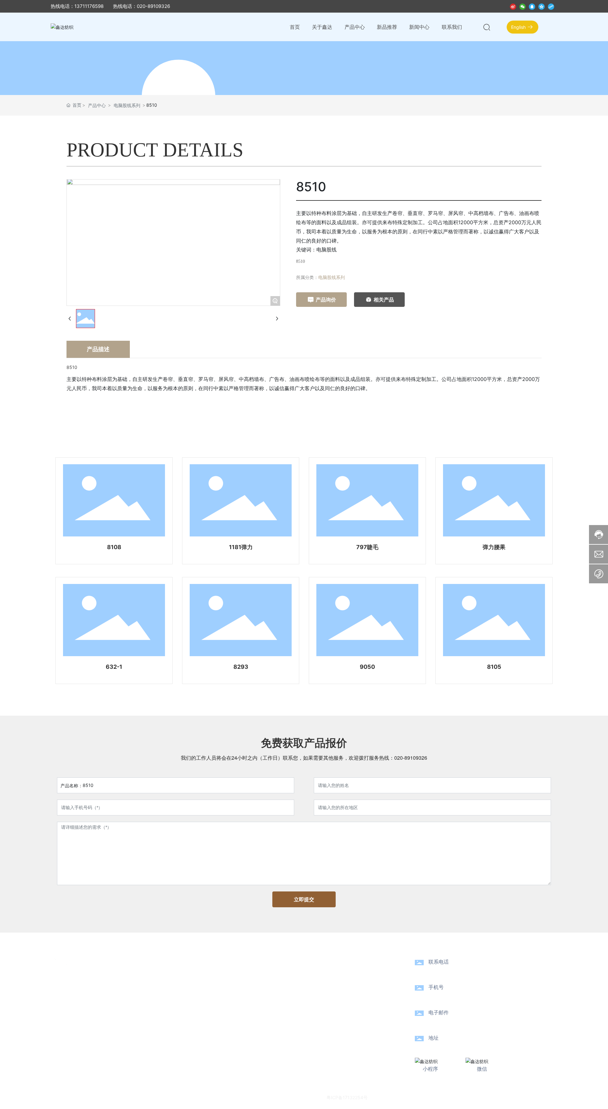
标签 (467, 1097)
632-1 (114, 666)
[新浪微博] (513, 6)
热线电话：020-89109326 (141, 6)
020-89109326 (410, 757)
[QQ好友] (532, 6)
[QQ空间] (541, 6)
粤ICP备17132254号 (347, 1097)
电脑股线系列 (127, 105)
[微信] (522, 6)
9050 (367, 666)
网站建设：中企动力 (426, 1097)
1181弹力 (241, 547)
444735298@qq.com (466, 1021)
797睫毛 (367, 547)
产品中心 (97, 105)
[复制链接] (551, 6)
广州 (453, 1097)
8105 (494, 666)
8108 (114, 547)
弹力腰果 (494, 547)
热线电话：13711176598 (77, 6)
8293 (240, 666)
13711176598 (451, 996)
